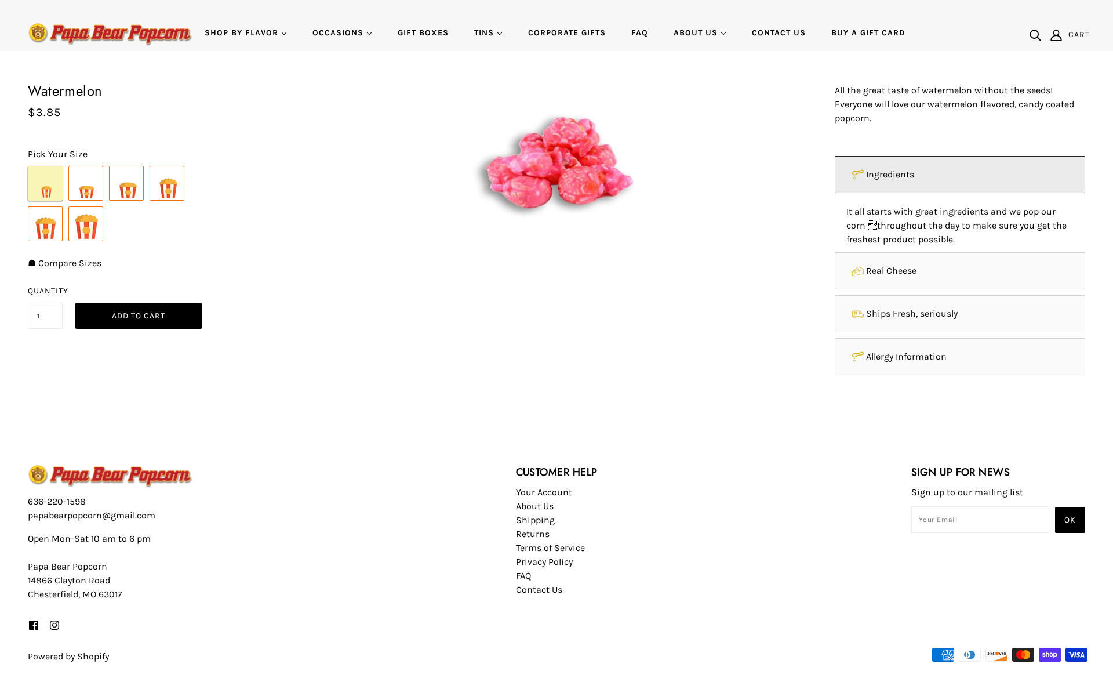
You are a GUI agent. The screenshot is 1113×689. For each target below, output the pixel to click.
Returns (533, 533)
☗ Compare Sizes (64, 263)
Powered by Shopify (68, 656)
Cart (1079, 34)
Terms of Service (550, 547)
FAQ (523, 575)
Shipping (535, 519)
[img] (1035, 34)
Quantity (45, 291)
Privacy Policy (544, 561)
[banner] (110, 33)
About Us (535, 506)
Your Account (544, 492)
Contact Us (539, 589)
